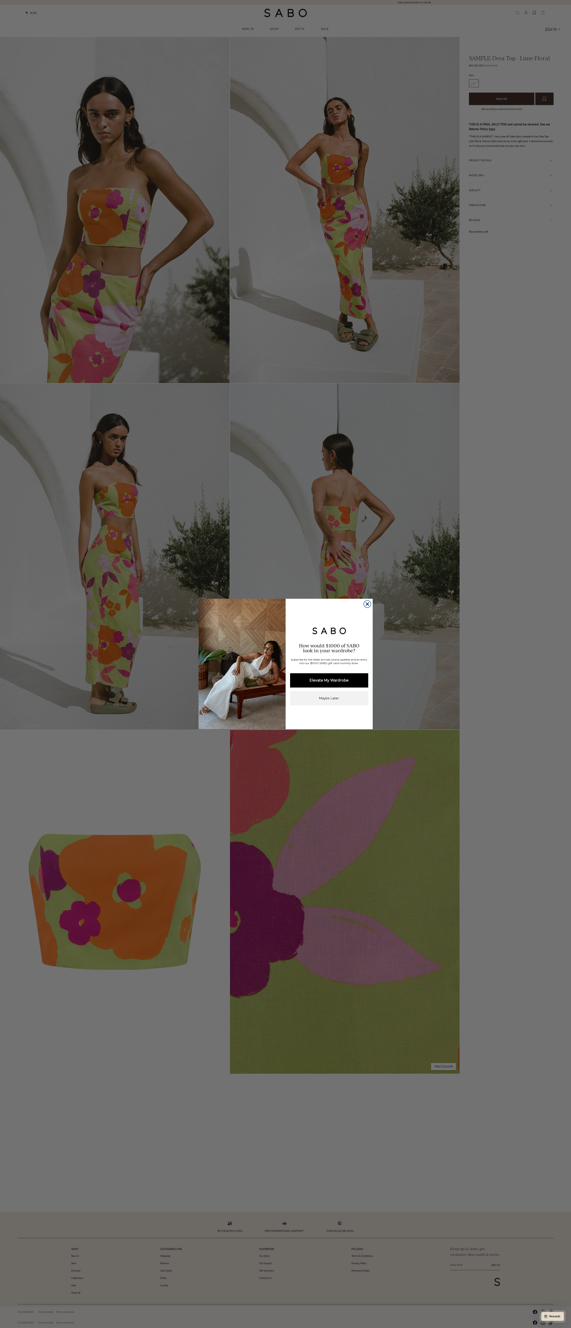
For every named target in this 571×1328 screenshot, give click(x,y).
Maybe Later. (329, 698)
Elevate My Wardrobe (329, 680)
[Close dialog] (367, 604)
